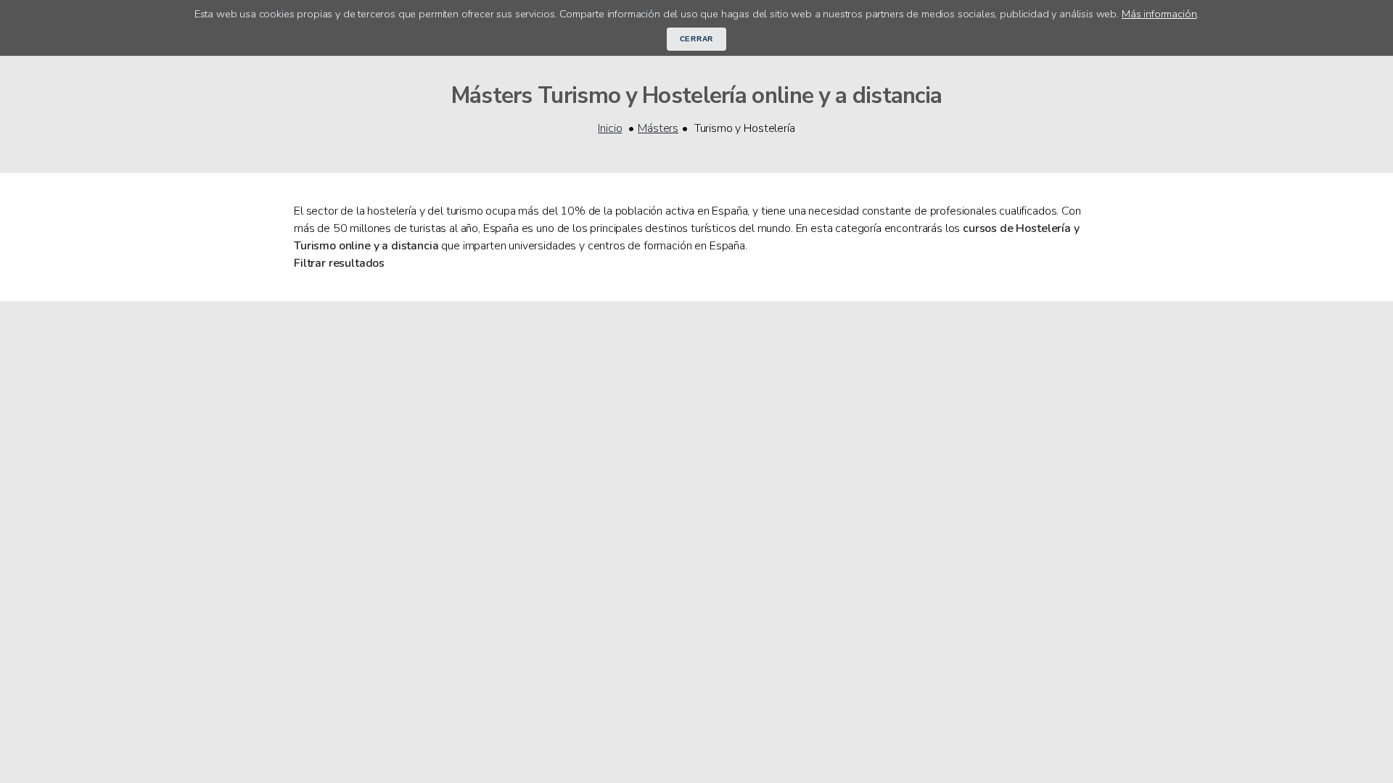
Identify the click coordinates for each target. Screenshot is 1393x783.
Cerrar (697, 39)
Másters (658, 128)
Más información (1159, 14)
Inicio (610, 128)
